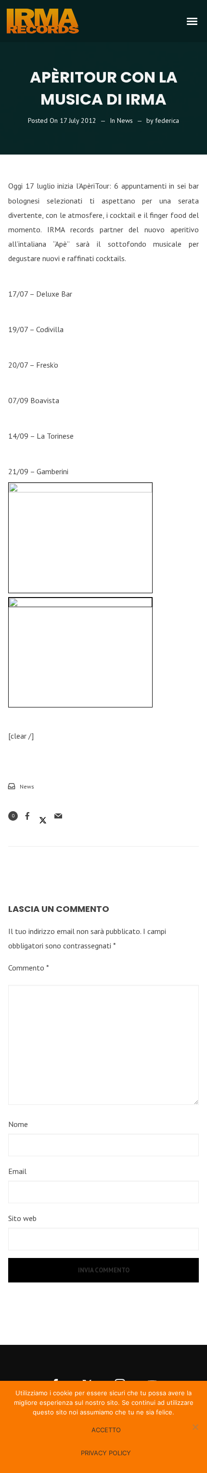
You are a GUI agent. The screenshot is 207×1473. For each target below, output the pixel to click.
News (125, 120)
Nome (18, 1124)
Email (17, 1171)
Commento (28, 967)
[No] (195, 1427)
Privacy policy (106, 1453)
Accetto (106, 1430)
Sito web (22, 1218)
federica (167, 120)
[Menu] (192, 21)
